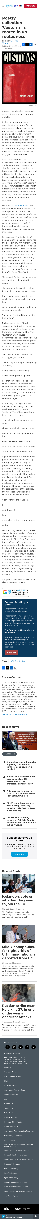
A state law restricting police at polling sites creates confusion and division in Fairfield (21, 766)
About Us (7, 1067)
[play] (3, 1216)
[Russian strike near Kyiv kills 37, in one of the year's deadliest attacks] (18, 993)
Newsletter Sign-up (11, 1117)
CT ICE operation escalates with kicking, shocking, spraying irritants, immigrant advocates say (21, 807)
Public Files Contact (10, 1063)
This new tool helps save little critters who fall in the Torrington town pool (20, 793)
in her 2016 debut (19, 205)
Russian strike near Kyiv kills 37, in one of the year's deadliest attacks (18, 1011)
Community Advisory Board (14, 1090)
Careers (7, 1099)
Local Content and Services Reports (18, 1191)
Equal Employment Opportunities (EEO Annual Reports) (19, 1145)
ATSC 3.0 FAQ (22, 1063)
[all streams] (36, 1216)
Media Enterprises (11, 1095)
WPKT (20, 1061)
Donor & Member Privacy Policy (16, 1150)
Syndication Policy (11, 1178)
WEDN (12, 1059)
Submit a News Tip (11, 1113)
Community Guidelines (13, 1136)
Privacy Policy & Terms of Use (15, 1155)
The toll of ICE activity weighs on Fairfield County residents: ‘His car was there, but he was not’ (21, 821)
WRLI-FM (26, 1061)
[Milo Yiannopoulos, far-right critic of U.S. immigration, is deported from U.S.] (18, 934)
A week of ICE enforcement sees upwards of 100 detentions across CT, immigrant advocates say (20, 780)
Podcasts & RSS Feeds (13, 1122)
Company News (10, 1072)
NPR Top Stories (18, 661)
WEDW (17, 1059)
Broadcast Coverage (12, 1164)
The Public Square (11, 1196)
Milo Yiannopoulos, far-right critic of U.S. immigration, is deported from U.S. (18, 952)
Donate (31, 6)
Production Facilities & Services (16, 1187)
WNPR (15, 1061)
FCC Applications (10, 1173)
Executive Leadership (12, 1076)
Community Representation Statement (19, 1131)
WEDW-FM (8, 1061)
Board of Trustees (11, 1086)
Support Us (8, 1108)
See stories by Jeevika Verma (14, 714)
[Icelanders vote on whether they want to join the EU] (18, 883)
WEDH (6, 1059)
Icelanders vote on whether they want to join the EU (18, 900)
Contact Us (8, 1104)
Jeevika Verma (11, 677)
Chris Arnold (6, 963)
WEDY (23, 1059)
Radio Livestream (11, 1127)
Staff (6, 1081)
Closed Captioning (11, 1169)
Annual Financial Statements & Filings (18, 1159)
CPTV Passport (10, 1140)
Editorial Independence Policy (15, 1182)
